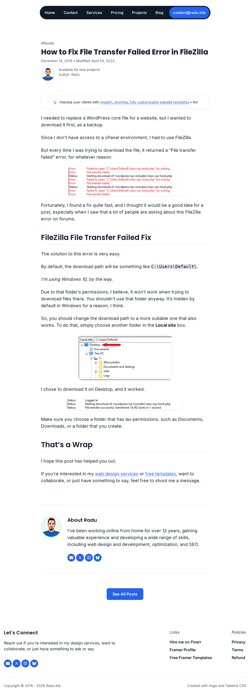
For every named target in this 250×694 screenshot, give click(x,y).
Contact (71, 12)
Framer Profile (183, 649)
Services (94, 12)
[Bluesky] (98, 558)
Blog (159, 12)
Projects (139, 12)
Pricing (117, 12)
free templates (160, 473)
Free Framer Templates (191, 657)
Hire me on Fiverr (185, 642)
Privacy (238, 642)
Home (50, 12)
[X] (80, 558)
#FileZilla (47, 43)
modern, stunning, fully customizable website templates (144, 102)
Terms (237, 649)
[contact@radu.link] (71, 558)
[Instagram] (89, 558)
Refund (238, 657)
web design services (116, 473)
